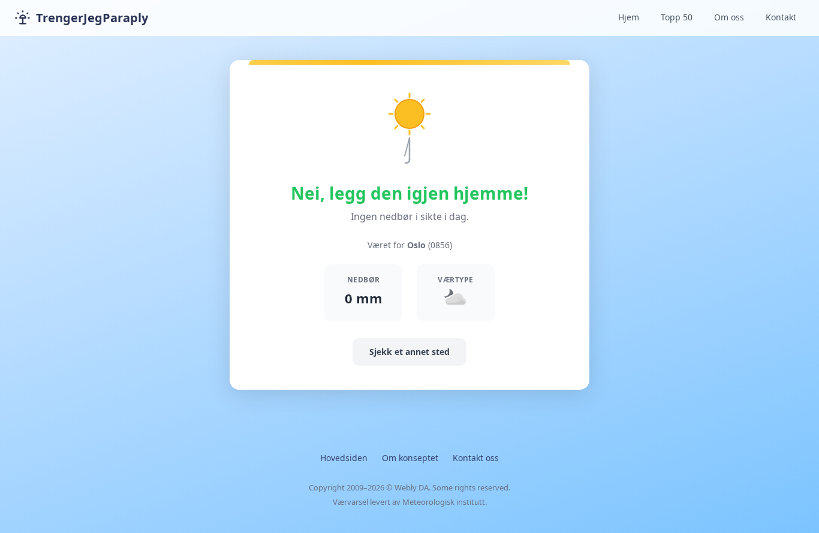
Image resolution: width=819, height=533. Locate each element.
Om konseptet (410, 457)
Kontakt (781, 17)
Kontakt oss (476, 457)
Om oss (729, 17)
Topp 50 (676, 17)
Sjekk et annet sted (409, 351)
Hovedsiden (344, 457)
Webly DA (412, 487)
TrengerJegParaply (92, 18)
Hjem (628, 17)
